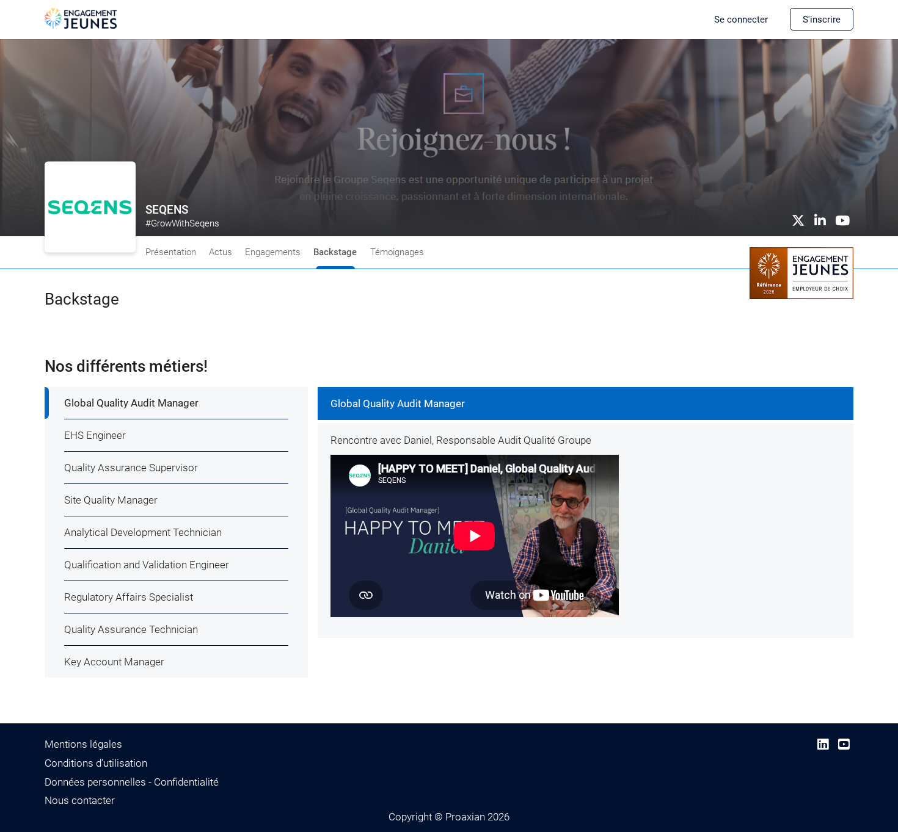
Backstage (335, 252)
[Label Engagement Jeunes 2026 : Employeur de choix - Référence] (801, 272)
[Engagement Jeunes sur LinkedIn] (823, 744)
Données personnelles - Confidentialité (132, 782)
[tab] (176, 403)
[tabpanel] (586, 512)
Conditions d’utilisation (96, 763)
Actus (220, 252)
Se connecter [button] (741, 19)
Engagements (273, 252)
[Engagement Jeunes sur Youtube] (844, 744)
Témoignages (397, 252)
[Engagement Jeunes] (81, 18)
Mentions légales (83, 744)
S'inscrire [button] (822, 19)
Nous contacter (80, 800)
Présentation (170, 252)
